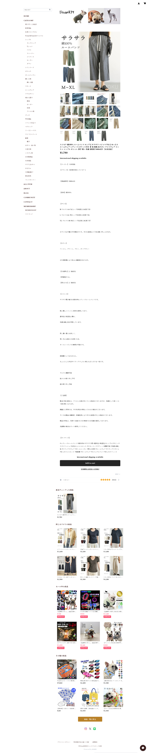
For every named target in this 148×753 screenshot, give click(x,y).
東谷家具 (28, 176)
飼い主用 (28, 79)
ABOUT (27, 189)
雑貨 (26, 138)
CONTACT (28, 202)
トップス (28, 40)
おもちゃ (28, 168)
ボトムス (28, 71)
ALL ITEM (28, 184)
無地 (28, 101)
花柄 (28, 108)
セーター (30, 60)
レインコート (29, 67)
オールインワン (30, 75)
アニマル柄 (30, 111)
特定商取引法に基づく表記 (81, 742)
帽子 (28, 141)
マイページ (29, 214)
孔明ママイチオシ (31, 32)
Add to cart (90, 463)
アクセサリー (29, 94)
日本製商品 (29, 157)
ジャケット (30, 57)
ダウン (29, 64)
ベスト (29, 50)
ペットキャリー (30, 180)
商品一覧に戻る (90, 719)
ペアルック (29, 127)
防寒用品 (28, 28)
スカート (28, 86)
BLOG (26, 193)
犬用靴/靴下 (29, 172)
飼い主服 (30, 82)
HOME (26, 16)
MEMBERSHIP (30, 210)
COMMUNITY (29, 197)
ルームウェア (29, 90)
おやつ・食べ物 (30, 145)
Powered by (88, 749)
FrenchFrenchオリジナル (34, 36)
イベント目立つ (30, 123)
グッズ (27, 115)
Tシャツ (30, 46)
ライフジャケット (31, 134)
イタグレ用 (29, 153)
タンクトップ (31, 43)
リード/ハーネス (30, 130)
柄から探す (29, 98)
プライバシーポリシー (63, 742)
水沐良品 (28, 161)
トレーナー (30, 53)
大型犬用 (28, 149)
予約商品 (28, 119)
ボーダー (30, 104)
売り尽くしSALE (31, 24)
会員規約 (94, 742)
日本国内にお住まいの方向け (90, 469)
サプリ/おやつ (30, 164)
